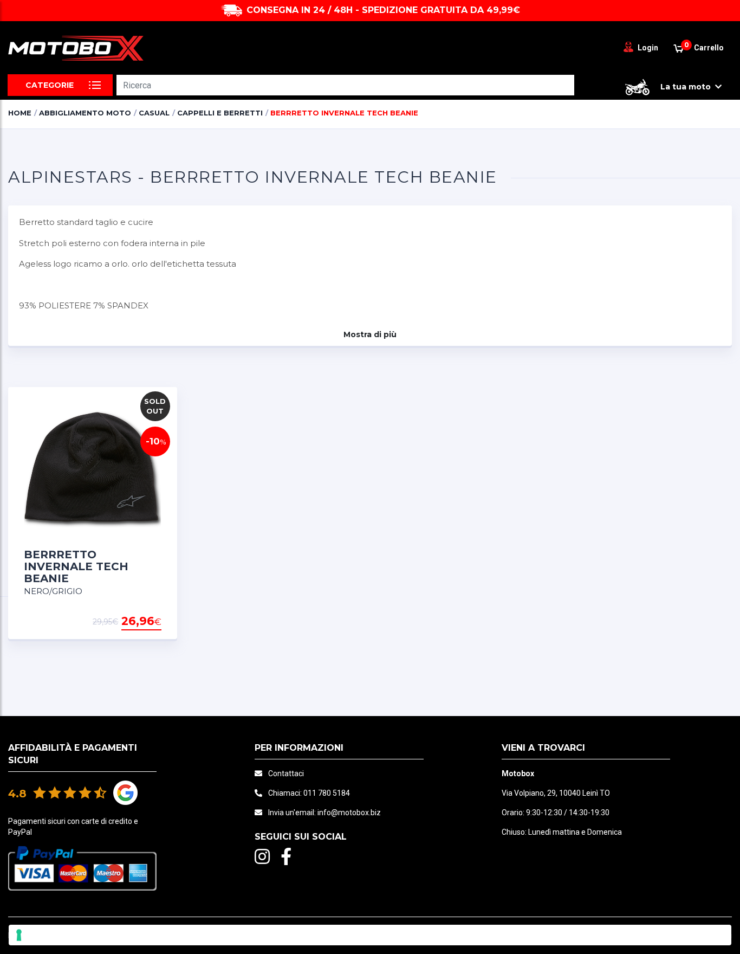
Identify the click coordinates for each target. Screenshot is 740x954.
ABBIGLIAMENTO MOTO (85, 112)
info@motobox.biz (349, 812)
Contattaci (286, 773)
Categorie (49, 85)
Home (19, 112)
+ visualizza (133, 622)
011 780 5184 (326, 793)
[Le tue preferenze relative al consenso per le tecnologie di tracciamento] (370, 935)
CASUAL (154, 112)
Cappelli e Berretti (220, 112)
